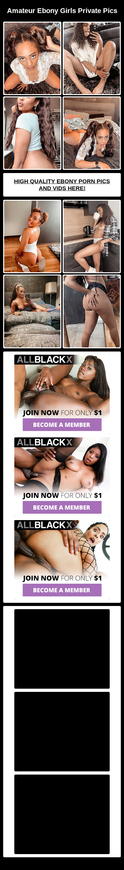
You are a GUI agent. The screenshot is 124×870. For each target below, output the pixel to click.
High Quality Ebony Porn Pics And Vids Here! (62, 184)
